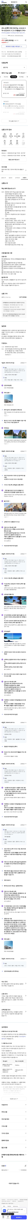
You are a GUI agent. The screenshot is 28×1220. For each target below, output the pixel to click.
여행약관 (14, 1201)
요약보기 (23, 362)
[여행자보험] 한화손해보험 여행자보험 (13, 1156)
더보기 (5, 415)
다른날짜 (22, 73)
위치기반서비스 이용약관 (12, 1199)
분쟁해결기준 (20, 1201)
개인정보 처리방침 (23, 1199)
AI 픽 (3, 1218)
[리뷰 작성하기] (25, 1166)
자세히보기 (7, 354)
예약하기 (19, 1217)
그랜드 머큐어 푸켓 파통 (10, 374)
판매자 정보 (5, 1140)
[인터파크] (3, 2)
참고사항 (4, 1147)
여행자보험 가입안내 (6, 1201)
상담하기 (8, 1218)
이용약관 (3, 1199)
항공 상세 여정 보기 (14, 159)
